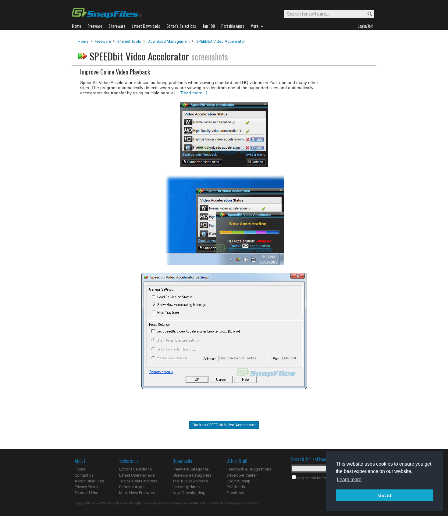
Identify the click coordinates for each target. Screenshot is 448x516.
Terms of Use (86, 492)
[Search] (367, 14)
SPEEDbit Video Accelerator (220, 41)
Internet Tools (129, 41)
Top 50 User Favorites (138, 481)
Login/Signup (238, 481)
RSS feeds (235, 487)
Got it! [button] (384, 495)
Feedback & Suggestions (248, 469)
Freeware (103, 41)
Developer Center (241, 475)
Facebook (235, 492)
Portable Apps (131, 487)
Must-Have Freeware (137, 492)
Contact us (84, 475)
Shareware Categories (191, 475)
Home (83, 41)
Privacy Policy (86, 487)
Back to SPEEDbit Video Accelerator (224, 425)
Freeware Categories (190, 469)
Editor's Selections (135, 469)
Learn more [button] (349, 479)
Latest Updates (186, 487)
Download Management (169, 41)
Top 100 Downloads (190, 481)
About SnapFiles (89, 481)
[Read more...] (193, 92)
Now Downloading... (190, 492)
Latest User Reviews (137, 475)
